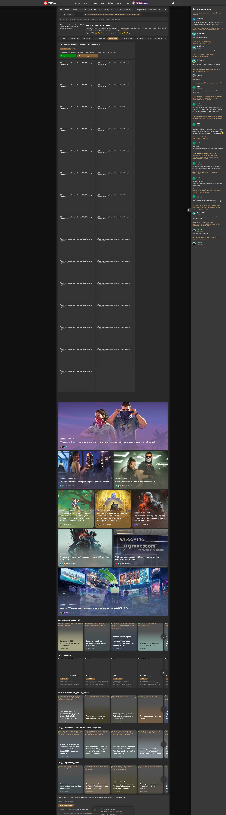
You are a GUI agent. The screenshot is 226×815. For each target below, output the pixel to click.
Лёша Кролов (201, 213)
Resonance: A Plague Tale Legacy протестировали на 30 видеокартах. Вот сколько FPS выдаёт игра (206, 224)
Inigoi (198, 87)
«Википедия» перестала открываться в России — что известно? (206, 70)
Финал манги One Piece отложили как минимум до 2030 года (205, 137)
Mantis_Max (200, 33)
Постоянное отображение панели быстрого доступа (207, 13)
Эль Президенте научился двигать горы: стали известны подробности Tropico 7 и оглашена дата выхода (206, 207)
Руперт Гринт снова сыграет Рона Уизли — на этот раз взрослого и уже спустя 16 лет (207, 29)
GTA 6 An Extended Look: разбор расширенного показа (203, 55)
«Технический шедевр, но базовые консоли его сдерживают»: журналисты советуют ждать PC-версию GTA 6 (207, 190)
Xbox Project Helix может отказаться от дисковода (205, 173)
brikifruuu (200, 229)
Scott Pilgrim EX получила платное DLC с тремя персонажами (206, 238)
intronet (199, 75)
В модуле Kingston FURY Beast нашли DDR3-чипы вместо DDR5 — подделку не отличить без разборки (207, 118)
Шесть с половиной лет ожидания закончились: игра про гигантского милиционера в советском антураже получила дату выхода (205, 156)
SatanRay (200, 18)
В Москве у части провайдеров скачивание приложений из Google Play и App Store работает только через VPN (207, 98)
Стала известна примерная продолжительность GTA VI (201, 42)
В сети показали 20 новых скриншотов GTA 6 (207, 83)
